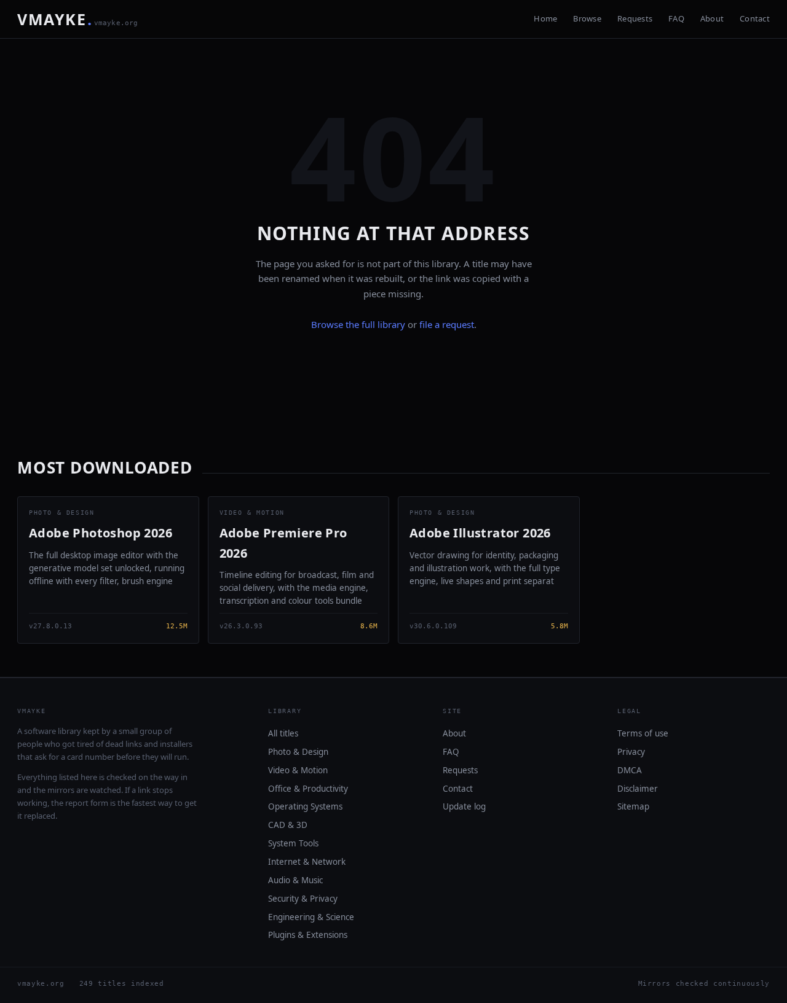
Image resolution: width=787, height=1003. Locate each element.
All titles (283, 733)
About (712, 18)
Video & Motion (298, 770)
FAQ (676, 18)
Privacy (631, 751)
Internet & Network (307, 861)
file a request (446, 324)
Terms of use (642, 733)
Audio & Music (295, 880)
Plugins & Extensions (307, 934)
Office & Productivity (308, 788)
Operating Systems (305, 806)
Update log (464, 806)
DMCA (629, 770)
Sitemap (633, 806)
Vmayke (77, 19)
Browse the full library (358, 324)
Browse (587, 18)
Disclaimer (637, 788)
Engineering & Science (311, 917)
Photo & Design (298, 751)
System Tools (293, 843)
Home (545, 18)
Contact (755, 18)
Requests (634, 18)
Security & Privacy (303, 898)
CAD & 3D (287, 824)
